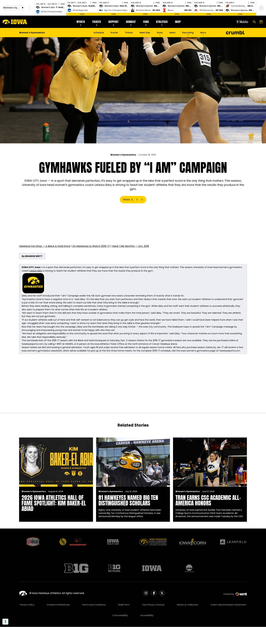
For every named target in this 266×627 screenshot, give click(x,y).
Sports (81, 22)
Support (113, 22)
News (172, 32)
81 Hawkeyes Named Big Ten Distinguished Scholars (128, 500)
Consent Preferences (58, 604)
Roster (114, 32)
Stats (160, 32)
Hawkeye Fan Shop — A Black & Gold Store (44, 246)
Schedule (99, 32)
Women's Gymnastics (123, 154)
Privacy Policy (27, 604)
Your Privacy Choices (153, 604)
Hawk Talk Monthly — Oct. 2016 (130, 246)
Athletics (161, 22)
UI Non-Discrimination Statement (228, 604)
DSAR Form (124, 604)
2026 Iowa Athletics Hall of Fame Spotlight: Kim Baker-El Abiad (54, 503)
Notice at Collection (187, 604)
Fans (146, 22)
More (203, 32)
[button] (261, 8)
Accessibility (146, 615)
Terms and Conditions (94, 604)
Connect (131, 22)
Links (82, 14)
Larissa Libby (35, 270)
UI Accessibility (120, 615)
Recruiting (187, 32)
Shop (178, 22)
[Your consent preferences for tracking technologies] (5, 622)
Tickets (96, 22)
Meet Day (145, 32)
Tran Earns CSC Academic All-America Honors (208, 500)
